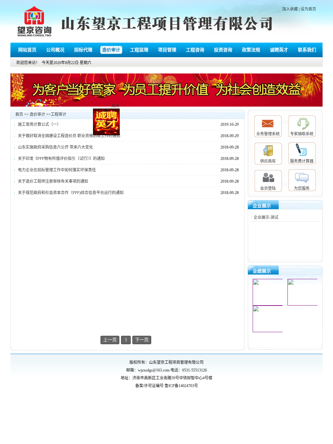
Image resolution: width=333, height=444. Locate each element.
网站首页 (27, 49)
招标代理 (83, 49)
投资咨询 (223, 49)
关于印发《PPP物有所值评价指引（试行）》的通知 (61, 158)
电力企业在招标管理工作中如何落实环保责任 (57, 170)
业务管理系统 (268, 134)
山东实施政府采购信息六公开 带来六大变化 (55, 147)
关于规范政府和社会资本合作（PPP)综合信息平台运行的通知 (71, 192)
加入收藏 (290, 9)
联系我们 (307, 49)
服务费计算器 (301, 161)
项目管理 (167, 49)
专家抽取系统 (301, 134)
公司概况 (55, 49)
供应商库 (268, 161)
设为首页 (308, 9)
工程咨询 (195, 49)
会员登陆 (268, 188)
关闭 (119, 109)
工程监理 (139, 49)
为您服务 (302, 188)
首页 (19, 114)
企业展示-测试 (266, 217)
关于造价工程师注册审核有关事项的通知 (53, 181)
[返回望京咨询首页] (35, 22)
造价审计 (111, 49)
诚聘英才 (279, 49)
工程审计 (58, 114)
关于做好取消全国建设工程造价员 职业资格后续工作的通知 (69, 136)
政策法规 (251, 49)
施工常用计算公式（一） (39, 124)
